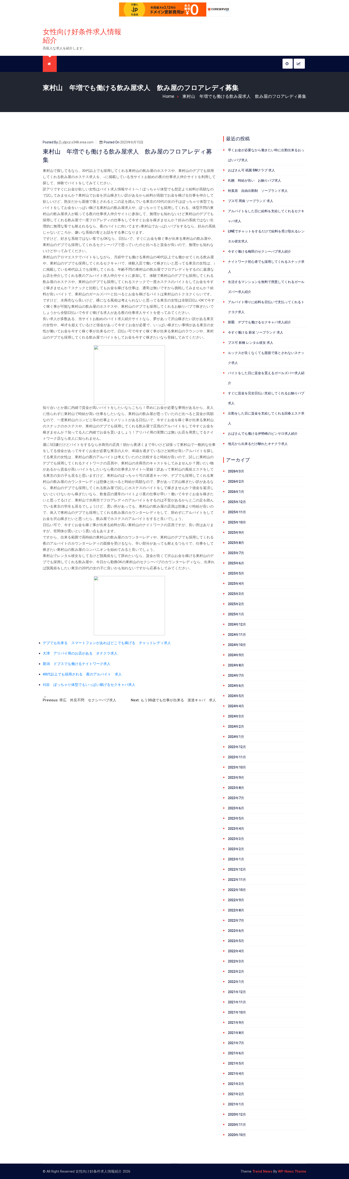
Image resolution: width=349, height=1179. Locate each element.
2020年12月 (237, 1114)
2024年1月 (236, 737)
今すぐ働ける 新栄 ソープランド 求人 (255, 332)
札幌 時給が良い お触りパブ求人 (254, 180)
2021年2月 (236, 1094)
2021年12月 (237, 992)
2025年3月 (236, 594)
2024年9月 (236, 655)
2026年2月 (236, 481)
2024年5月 (236, 696)
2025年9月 (236, 532)
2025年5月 (236, 573)
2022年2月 (236, 971)
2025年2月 (236, 604)
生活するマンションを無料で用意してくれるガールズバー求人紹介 (266, 287)
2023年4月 (236, 828)
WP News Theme (292, 1171)
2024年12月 (237, 624)
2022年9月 (236, 900)
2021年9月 (236, 1022)
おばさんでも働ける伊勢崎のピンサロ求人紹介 (263, 433)
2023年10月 (237, 767)
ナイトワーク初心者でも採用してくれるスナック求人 (266, 267)
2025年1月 (236, 614)
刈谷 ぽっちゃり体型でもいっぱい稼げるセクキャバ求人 (89, 685)
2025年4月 (236, 583)
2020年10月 (237, 1135)
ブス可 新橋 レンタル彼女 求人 (250, 342)
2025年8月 (236, 543)
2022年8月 (236, 910)
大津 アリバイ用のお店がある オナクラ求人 (80, 653)
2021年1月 (236, 1104)
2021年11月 (237, 1002)
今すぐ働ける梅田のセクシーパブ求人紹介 (259, 251)
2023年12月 (237, 747)
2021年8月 (236, 1033)
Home (168, 96)
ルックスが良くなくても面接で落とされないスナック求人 (266, 358)
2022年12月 (237, 869)
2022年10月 (237, 890)
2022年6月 (236, 931)
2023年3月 (236, 839)
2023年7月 (236, 798)
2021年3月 (236, 1084)
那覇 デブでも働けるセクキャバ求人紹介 (259, 322)
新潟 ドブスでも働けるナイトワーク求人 (76, 664)
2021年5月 (236, 1063)
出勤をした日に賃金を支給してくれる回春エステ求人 (266, 418)
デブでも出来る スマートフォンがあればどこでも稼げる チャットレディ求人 (107, 643)
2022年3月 (236, 961)
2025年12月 (237, 502)
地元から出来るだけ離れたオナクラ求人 (258, 444)
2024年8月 (236, 665)
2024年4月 (236, 706)
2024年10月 (237, 645)
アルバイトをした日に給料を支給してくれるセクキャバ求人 (266, 216)
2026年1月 (236, 492)
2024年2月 (236, 726)
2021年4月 (236, 1073)
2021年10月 (237, 1012)
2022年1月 (236, 982)
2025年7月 (236, 553)
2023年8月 (236, 788)
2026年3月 (236, 471)
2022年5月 (236, 941)
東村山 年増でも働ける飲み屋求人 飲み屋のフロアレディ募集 (244, 96)
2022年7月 (236, 920)
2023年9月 (236, 777)
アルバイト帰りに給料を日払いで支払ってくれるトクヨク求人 (266, 307)
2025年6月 (236, 563)
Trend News (262, 1171)
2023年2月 (236, 849)
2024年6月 (236, 686)
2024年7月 (236, 675)
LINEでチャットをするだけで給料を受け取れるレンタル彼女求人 (266, 236)
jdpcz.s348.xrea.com (78, 142)
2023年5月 (236, 818)
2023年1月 (236, 859)
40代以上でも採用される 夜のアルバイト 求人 (82, 674)
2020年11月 (237, 1125)
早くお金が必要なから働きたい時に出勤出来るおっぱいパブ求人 (266, 155)
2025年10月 (237, 522)
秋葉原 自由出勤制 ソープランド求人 (258, 191)
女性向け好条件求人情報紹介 (82, 36)
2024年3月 (236, 716)
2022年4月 (236, 951)
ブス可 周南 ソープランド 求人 (250, 201)
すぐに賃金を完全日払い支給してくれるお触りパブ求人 (266, 398)
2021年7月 (236, 1043)
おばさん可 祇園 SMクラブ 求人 (251, 170)
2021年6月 (236, 1053)
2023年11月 (237, 757)
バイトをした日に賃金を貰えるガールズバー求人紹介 (266, 378)
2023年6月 (236, 808)
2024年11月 (237, 635)
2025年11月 (237, 512)
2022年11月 (237, 880)
